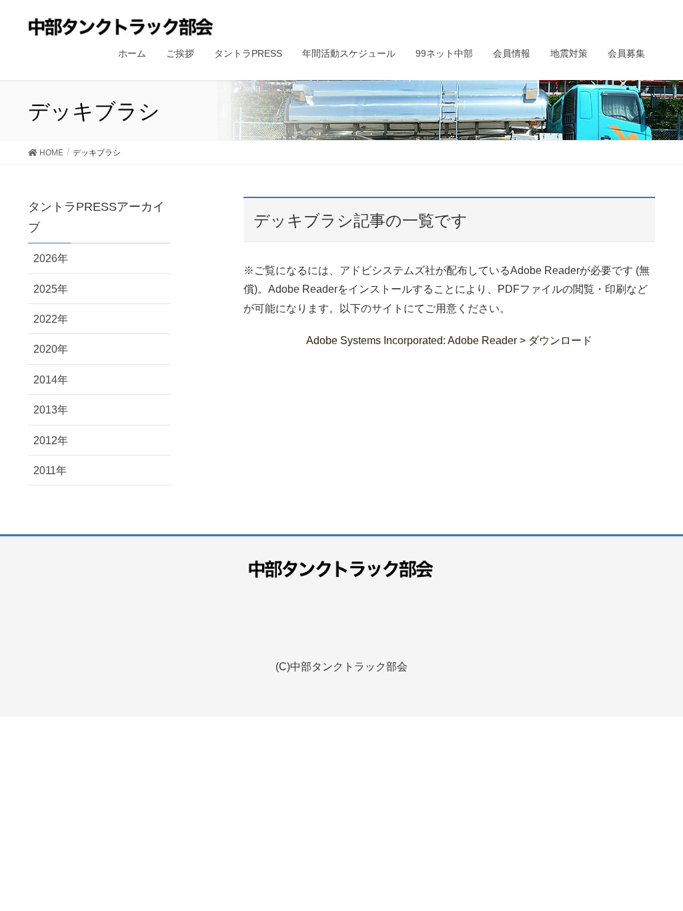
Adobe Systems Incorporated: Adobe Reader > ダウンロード (449, 340)
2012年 (50, 440)
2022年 (50, 319)
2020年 (50, 349)
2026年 (50, 258)
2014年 (50, 379)
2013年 (50, 409)
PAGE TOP (669, 866)
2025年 (50, 289)
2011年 (50, 470)
